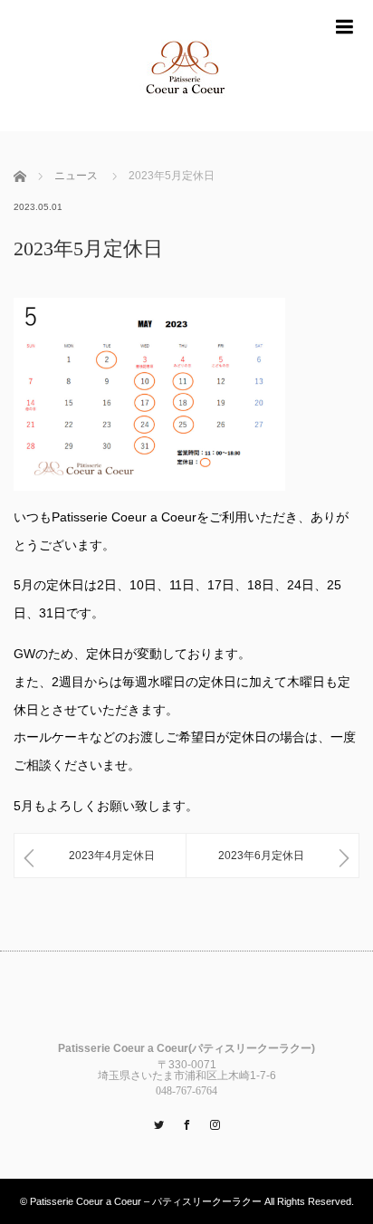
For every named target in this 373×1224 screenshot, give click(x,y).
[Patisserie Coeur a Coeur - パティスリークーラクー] (186, 65)
